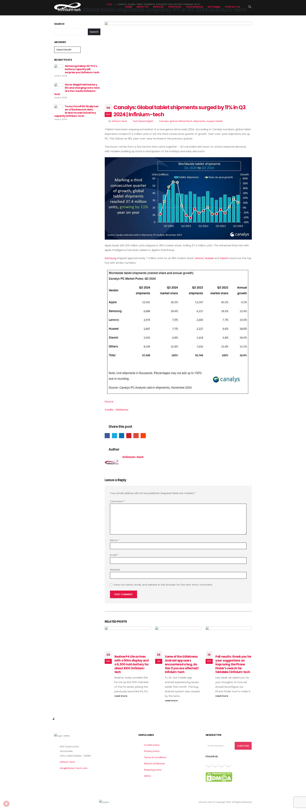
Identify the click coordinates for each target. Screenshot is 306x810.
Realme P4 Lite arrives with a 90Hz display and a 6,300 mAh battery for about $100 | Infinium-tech (131, 664)
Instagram (221, 764)
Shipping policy (153, 769)
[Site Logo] (67, 7)
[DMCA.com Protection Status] (219, 776)
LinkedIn (121, 435)
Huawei (209, 258)
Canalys (164, 121)
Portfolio (174, 6)
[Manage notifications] (6, 803)
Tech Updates (194, 6)
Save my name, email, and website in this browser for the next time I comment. (163, 584)
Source (109, 401)
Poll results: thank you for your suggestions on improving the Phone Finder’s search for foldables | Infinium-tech (233, 664)
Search (59, 24)
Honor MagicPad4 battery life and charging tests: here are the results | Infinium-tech (77, 89)
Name (114, 540)
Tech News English (143, 121)
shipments (199, 121)
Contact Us (232, 6)
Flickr (228, 764)
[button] (250, 7)
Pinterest (128, 435)
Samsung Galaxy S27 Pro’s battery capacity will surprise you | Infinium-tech (82, 69)
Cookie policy (152, 744)
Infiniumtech (185, 121)
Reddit (143, 435)
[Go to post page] (58, 68)
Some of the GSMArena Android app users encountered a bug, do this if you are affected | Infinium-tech (181, 664)
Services (158, 6)
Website (115, 569)
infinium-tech (119, 121)
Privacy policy (152, 751)
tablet (219, 121)
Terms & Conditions (155, 757)
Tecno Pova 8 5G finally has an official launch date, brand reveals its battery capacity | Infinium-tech (76, 111)
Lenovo (199, 258)
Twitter (114, 435)
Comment (117, 501)
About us (142, 6)
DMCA (147, 775)
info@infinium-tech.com (73, 768)
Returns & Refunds (154, 763)
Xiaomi (224, 258)
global (173, 121)
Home (128, 6)
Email (135, 435)
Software (214, 6)
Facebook (107, 435)
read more (121, 695)
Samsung (110, 258)
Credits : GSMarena (116, 409)
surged (210, 121)
